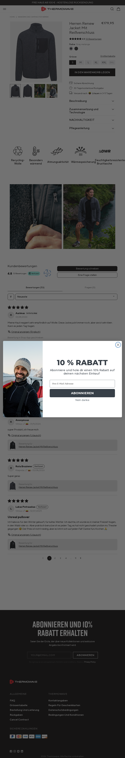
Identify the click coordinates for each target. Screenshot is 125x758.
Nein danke (82, 400)
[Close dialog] (118, 344)
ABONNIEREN (82, 393)
